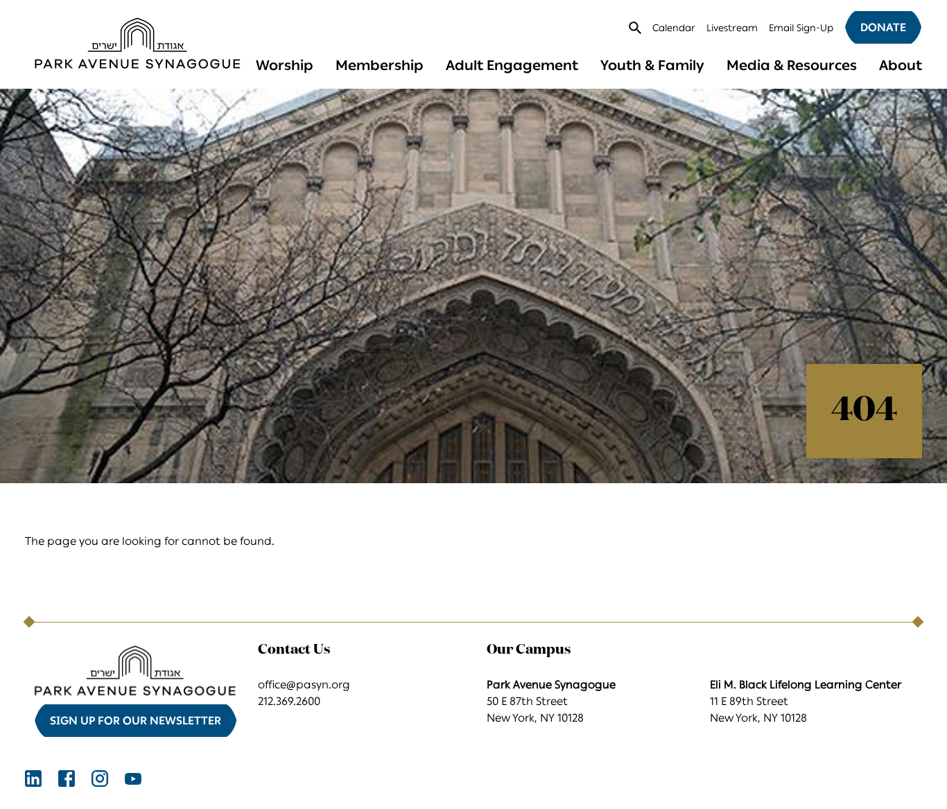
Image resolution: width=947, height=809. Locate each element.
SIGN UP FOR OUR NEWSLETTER (135, 720)
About (900, 65)
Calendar (673, 28)
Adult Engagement (512, 65)
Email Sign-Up (801, 28)
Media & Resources (792, 65)
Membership (380, 65)
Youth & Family (652, 65)
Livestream (732, 28)
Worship (284, 65)
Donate (883, 27)
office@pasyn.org (304, 684)
